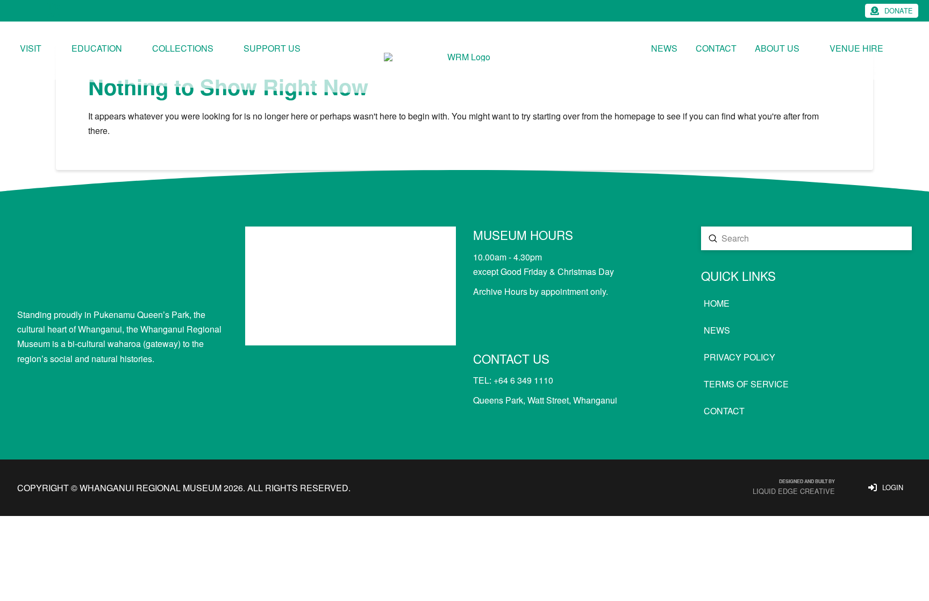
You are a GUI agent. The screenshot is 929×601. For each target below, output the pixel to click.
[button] (891, 11)
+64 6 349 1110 (523, 380)
